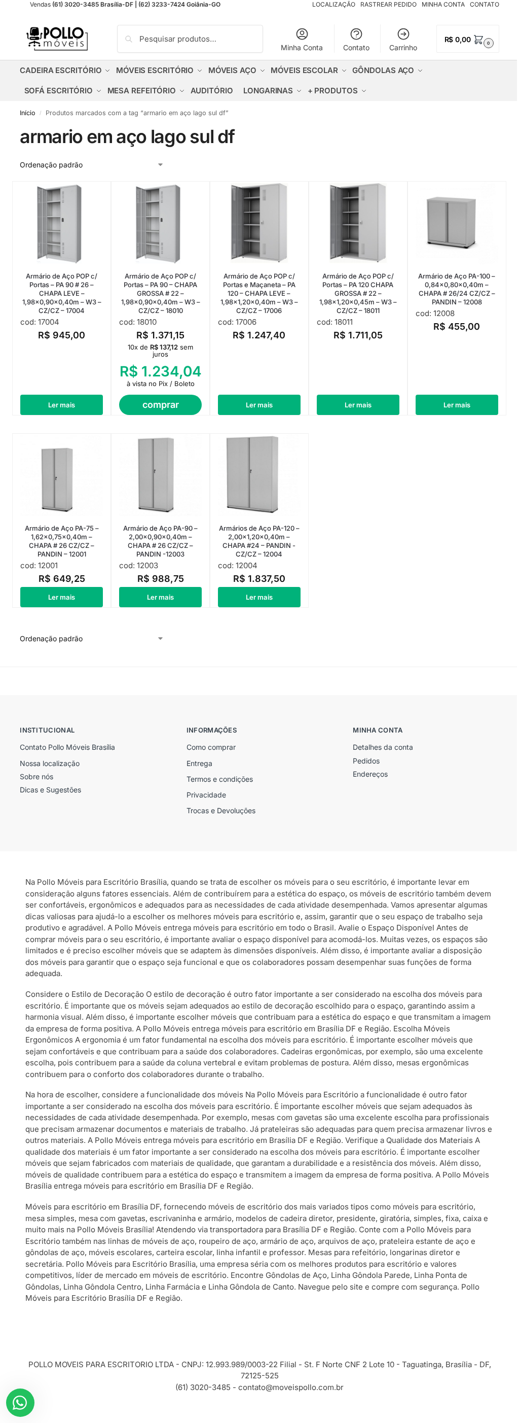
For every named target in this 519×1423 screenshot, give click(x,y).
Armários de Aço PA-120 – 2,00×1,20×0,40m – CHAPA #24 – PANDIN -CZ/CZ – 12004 (259, 541)
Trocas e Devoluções (221, 810)
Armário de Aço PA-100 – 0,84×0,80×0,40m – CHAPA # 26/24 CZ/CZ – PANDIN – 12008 (456, 289)
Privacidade (206, 794)
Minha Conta (302, 47)
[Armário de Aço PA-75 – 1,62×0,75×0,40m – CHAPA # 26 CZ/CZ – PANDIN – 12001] (61, 475)
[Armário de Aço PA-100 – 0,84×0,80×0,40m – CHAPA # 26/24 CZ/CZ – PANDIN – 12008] (457, 223)
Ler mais (61, 405)
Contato (356, 47)
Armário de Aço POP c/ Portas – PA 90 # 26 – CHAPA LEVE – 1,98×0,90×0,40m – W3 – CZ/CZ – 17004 (61, 293)
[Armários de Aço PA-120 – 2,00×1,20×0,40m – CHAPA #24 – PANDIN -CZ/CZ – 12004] (259, 475)
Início (27, 113)
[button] (467, 39)
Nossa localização (50, 763)
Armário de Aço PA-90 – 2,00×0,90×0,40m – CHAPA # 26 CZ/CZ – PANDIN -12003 (160, 541)
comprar (160, 404)
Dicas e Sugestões (50, 789)
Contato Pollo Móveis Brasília (67, 747)
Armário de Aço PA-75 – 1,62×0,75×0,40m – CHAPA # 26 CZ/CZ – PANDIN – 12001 (62, 541)
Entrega (199, 763)
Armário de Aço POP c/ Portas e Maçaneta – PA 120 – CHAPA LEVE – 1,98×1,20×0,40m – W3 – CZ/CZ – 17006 (259, 293)
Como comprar (211, 747)
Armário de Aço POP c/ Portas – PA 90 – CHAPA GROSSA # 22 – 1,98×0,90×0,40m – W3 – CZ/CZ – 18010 (160, 293)
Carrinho (403, 47)
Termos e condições (220, 779)
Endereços (370, 774)
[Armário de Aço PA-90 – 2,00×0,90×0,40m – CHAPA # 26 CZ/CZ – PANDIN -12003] (160, 475)
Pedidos (366, 760)
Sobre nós (36, 776)
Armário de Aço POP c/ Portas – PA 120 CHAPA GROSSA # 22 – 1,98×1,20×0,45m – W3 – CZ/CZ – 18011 (358, 293)
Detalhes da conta (383, 747)
